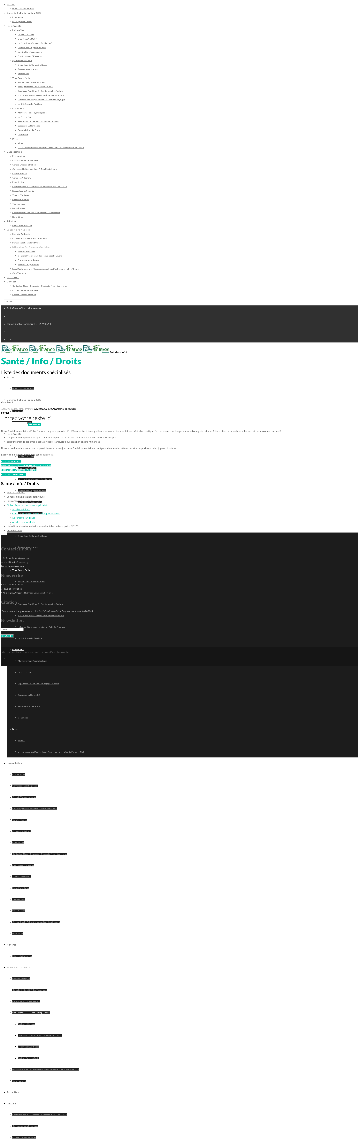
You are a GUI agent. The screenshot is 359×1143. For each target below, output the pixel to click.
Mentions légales (49, 652)
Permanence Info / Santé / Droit (23, 500)
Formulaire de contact (12, 566)
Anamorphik (63, 652)
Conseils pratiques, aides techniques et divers (36, 513)
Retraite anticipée (16, 492)
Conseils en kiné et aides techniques (26, 496)
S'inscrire (7, 636)
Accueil (5, 408)
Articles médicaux (21, 509)
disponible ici (46, 454)
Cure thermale (14, 530)
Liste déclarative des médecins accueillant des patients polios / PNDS (43, 526)
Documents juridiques (23, 517)
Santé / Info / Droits (21, 408)
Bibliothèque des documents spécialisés (27, 505)
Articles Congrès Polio (23, 522)
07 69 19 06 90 (43, 324)
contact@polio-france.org (20, 324)
